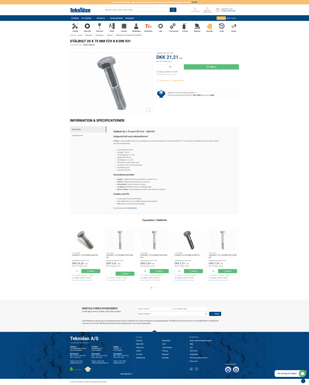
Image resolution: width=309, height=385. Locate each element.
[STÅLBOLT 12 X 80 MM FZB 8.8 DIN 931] (154, 240)
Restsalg (165, 358)
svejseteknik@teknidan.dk (99, 363)
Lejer (164, 344)
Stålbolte (110, 35)
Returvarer (194, 361)
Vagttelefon (194, 354)
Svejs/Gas (140, 347)
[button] (87, 18)
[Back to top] (303, 381)
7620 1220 (100, 361)
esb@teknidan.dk (119, 363)
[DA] (80, 10)
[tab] (151, 287)
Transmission (167, 347)
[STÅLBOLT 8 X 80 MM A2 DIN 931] (189, 240)
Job (191, 347)
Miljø (191, 344)
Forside (79, 35)
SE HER (194, 2)
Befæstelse (88, 35)
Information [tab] (76, 129)
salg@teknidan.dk (76, 363)
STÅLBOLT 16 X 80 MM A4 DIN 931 (85, 255)
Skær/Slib (139, 344)
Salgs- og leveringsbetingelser (201, 341)
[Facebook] (196, 369)
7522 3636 (122, 361)
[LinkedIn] (191, 369)
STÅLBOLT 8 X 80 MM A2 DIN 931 (187, 255)
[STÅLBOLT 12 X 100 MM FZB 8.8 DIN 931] (223, 240)
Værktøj (139, 341)
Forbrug (165, 351)
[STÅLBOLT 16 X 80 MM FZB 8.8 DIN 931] (120, 240)
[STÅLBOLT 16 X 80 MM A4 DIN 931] (86, 240)
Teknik (138, 351)
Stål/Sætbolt (99, 35)
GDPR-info (193, 351)
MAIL (212, 95)
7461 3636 (79, 361)
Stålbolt (116, 141)
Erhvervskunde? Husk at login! (166, 74)
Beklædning (140, 358)
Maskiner (165, 354)
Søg (173, 10)
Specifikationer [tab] (77, 135)
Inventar (139, 354)
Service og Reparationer (198, 358)
